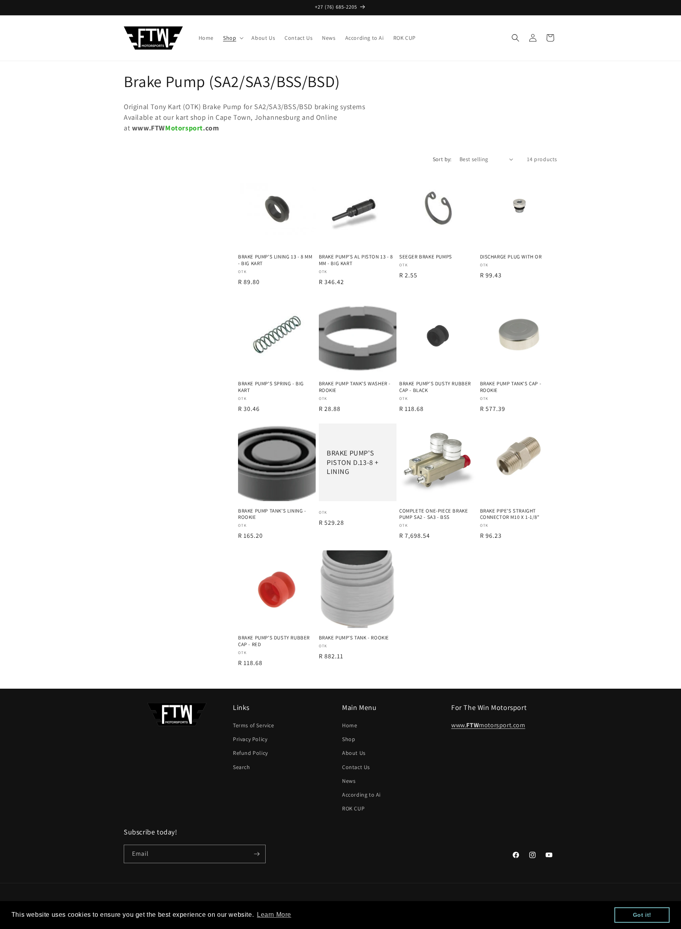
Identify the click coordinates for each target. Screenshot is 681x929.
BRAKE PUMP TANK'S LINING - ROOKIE (272, 514)
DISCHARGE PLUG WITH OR (511, 257)
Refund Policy (250, 752)
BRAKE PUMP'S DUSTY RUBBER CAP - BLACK (435, 387)
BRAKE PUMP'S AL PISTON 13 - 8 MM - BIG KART (356, 260)
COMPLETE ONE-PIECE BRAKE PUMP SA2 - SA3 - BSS (433, 514)
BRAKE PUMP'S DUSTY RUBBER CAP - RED (274, 641)
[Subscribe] (256, 854)
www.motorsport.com (488, 725)
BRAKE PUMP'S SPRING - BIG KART (271, 387)
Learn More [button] (274, 914)
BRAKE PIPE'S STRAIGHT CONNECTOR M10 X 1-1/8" (510, 514)
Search (241, 767)
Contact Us (356, 767)
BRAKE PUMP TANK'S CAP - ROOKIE (510, 387)
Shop (348, 739)
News (348, 780)
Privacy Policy (250, 739)
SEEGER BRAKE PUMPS (425, 257)
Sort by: (442, 159)
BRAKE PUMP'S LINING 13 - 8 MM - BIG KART (275, 260)
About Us (354, 752)
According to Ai (361, 794)
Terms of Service (253, 725)
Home (349, 725)
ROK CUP (353, 808)
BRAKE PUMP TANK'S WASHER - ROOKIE (355, 387)
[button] (232, 38)
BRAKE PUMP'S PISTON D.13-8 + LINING (353, 462)
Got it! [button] (642, 915)
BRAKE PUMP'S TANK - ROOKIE (354, 638)
